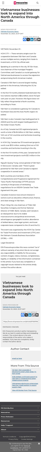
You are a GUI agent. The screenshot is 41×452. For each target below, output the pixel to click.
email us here (17, 358)
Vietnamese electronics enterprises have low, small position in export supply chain (25, 385)
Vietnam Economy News (10, 31)
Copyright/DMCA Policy (27, 436)
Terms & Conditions (9, 436)
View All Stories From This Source (24, 390)
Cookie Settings (26, 439)
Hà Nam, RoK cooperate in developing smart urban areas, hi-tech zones (24, 371)
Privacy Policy (13, 439)
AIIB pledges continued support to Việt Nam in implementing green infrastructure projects (24, 378)
